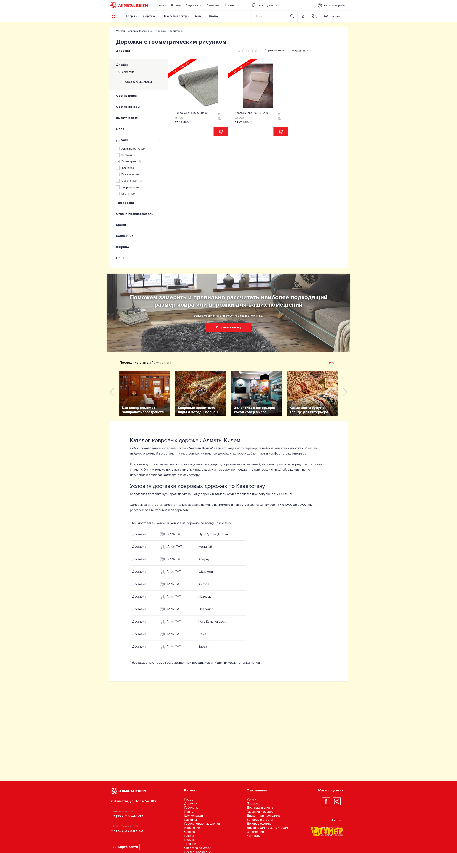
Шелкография (194, 815)
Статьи (214, 16)
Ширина (122, 247)
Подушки (190, 840)
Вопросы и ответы (260, 820)
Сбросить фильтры (138, 82)
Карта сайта (128, 847)
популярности (299, 50)
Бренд (121, 225)
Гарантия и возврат (261, 812)
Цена (120, 258)
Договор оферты (259, 824)
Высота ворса (127, 118)
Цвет (120, 129)
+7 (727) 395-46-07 (127, 816)
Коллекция (124, 236)
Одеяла (189, 832)
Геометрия (127, 72)
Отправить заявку (228, 327)
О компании (255, 832)
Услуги (251, 799)
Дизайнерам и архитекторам (267, 828)
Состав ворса (126, 96)
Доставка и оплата (260, 807)
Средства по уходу (197, 848)
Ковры (130, 16)
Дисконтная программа (263, 815)
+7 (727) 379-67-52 (127, 831)
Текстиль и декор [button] (175, 16)
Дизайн (122, 65)
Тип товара (125, 203)
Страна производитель (134, 214)
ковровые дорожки (185, 523)
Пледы (189, 836)
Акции (199, 16)
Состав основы (128, 107)
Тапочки (190, 844)
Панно (188, 812)
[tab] (138, 95)
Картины (190, 820)
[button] (193, 5)
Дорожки (149, 16)
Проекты (253, 803)
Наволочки (192, 828)
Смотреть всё (162, 362)
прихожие (282, 464)
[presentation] (111, 392)
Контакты (253, 836)
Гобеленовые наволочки (202, 824)
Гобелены (191, 807)
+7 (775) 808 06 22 (270, 5)
